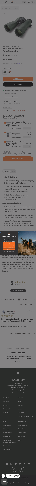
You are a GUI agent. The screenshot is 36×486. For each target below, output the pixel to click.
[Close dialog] (1, 232)
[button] (9, 243)
